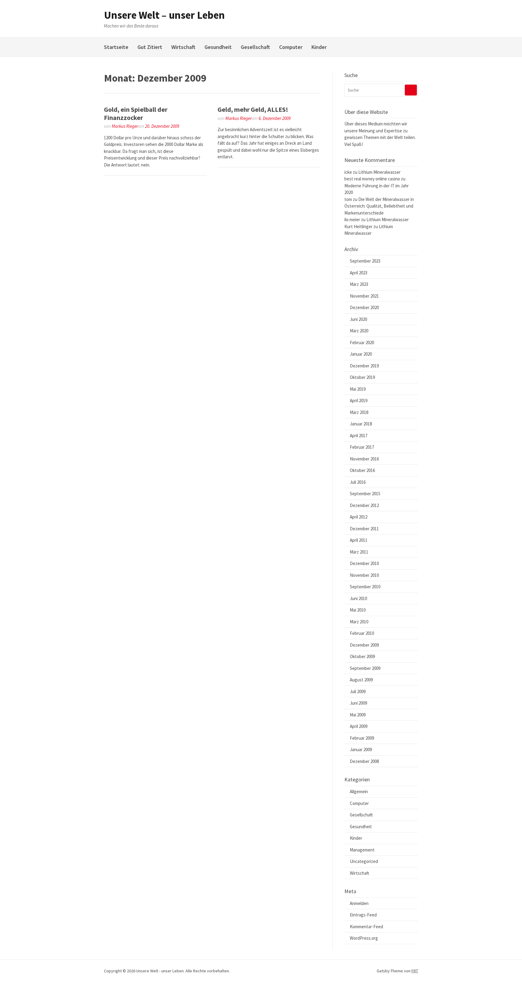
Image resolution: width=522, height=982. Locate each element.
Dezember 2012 (364, 505)
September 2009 (365, 668)
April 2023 (358, 273)
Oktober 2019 (362, 377)
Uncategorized (364, 861)
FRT (414, 971)
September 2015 (365, 493)
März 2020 (359, 331)
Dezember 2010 (364, 563)
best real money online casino (372, 179)
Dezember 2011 (364, 528)
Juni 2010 (358, 598)
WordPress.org (364, 938)
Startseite (116, 47)
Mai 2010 (358, 610)
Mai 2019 (358, 389)
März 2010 (359, 622)
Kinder (319, 47)
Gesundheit (218, 47)
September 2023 (365, 261)
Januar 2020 (361, 354)
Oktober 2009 (362, 656)
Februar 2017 (362, 447)
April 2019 (358, 400)
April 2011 (358, 540)
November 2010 (364, 575)
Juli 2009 (358, 691)
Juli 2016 (358, 482)
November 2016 (364, 459)
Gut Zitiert (149, 47)
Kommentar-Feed (366, 926)
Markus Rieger (125, 126)
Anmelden (359, 903)
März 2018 (359, 412)
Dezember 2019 (364, 366)
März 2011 (359, 552)
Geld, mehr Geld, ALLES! (253, 109)
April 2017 (358, 435)
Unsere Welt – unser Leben (164, 15)
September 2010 (365, 587)
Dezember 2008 (364, 761)
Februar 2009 (362, 738)
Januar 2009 (361, 749)
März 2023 (359, 284)
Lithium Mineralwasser (379, 172)
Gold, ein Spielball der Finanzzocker (135, 113)
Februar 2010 (362, 633)
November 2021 (364, 296)
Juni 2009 (358, 703)
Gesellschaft (255, 47)
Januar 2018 (361, 424)
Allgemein (359, 791)
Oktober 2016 (362, 470)
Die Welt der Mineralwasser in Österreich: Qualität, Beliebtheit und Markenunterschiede (379, 206)
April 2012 (358, 517)
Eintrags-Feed (363, 915)
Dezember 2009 (364, 645)
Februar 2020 (362, 342)
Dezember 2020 (364, 307)
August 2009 (361, 680)
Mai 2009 (358, 715)
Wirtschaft (183, 47)
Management (362, 850)
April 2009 (358, 726)
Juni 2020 (358, 319)
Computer (290, 47)
